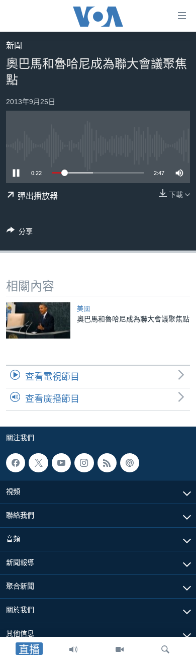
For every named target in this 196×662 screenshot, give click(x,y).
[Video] (120, 649)
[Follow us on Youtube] (61, 462)
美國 (83, 308)
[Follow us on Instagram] (83, 462)
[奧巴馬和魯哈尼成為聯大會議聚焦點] (38, 320)
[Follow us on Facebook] (15, 462)
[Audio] (73, 649)
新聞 (14, 45)
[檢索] (165, 649)
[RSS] (107, 462)
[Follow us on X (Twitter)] (38, 462)
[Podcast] (129, 462)
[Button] (20, 233)
